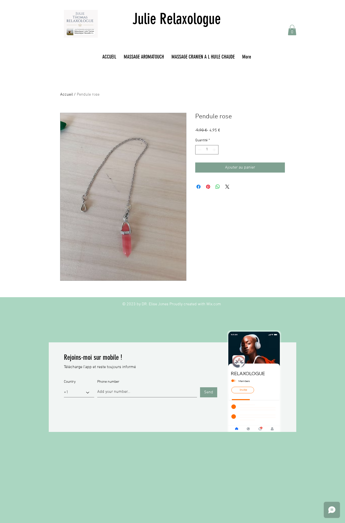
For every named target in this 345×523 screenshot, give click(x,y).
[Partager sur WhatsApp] (218, 187)
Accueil (66, 94)
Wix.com (213, 304)
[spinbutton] (206, 149)
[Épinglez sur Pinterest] (208, 187)
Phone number (108, 382)
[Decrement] (199, 149)
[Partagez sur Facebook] (198, 187)
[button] (292, 30)
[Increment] (214, 149)
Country (70, 382)
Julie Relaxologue (176, 19)
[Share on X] (227, 187)
